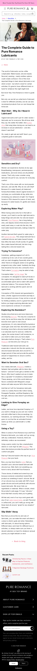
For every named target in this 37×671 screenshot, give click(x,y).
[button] (5, 8)
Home (3, 18)
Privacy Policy (11, 660)
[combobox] (18, 14)
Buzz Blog (11, 18)
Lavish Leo (16, 575)
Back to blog (19, 541)
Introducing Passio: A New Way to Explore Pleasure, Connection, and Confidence (22, 561)
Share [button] (6, 65)
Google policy (20, 660)
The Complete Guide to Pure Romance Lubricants (16, 20)
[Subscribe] (32, 628)
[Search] (33, 14)
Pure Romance (21, 646)
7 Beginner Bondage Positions (23, 568)
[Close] (35, 649)
